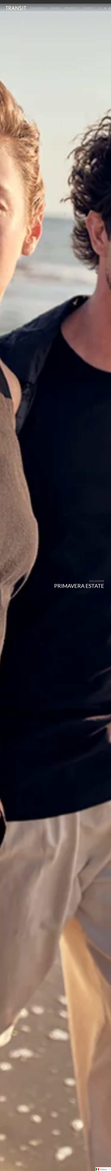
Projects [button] (71, 8)
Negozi (55, 8)
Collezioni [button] (37, 8)
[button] (103, 1169)
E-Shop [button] (87, 8)
